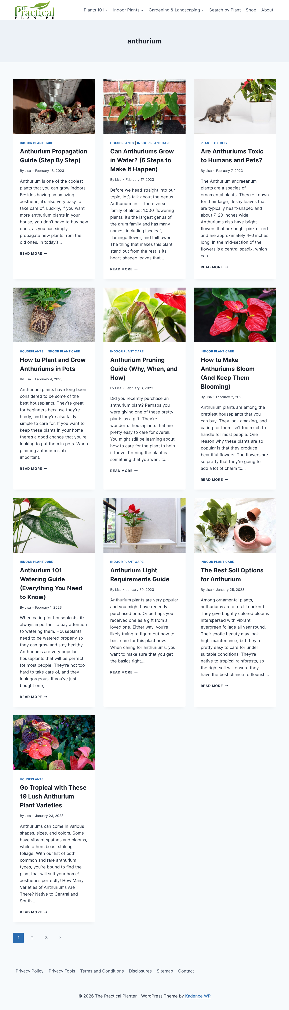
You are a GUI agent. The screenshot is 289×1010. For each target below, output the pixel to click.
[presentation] (54, 106)
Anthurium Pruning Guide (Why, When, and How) (144, 368)
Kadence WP (198, 996)
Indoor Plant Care (36, 143)
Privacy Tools (62, 971)
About (267, 10)
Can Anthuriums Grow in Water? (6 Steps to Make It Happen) (142, 160)
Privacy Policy (30, 971)
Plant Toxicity (214, 143)
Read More (33, 253)
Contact (186, 971)
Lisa (28, 170)
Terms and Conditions (102, 971)
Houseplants (122, 143)
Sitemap (165, 971)
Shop (251, 10)
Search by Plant (225, 10)
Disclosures (140, 971)
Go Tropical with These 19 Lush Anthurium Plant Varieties (53, 796)
